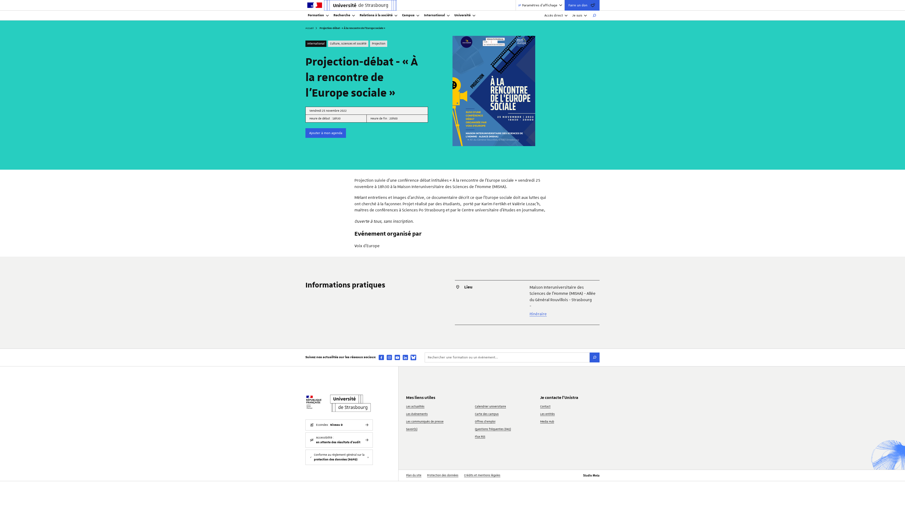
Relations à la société (376, 15)
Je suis (577, 15)
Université (462, 15)
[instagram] (389, 357)
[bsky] (413, 357)
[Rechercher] (594, 16)
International (434, 15)
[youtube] (397, 357)
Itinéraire (538, 313)
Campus (408, 15)
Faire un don (577, 5)
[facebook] (381, 357)
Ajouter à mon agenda (325, 133)
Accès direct (553, 15)
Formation (316, 15)
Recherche (341, 15)
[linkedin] (405, 357)
